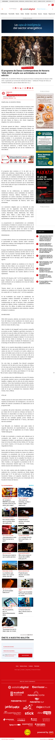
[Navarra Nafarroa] (40, 725)
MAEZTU (35, 1)
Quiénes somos (23, 666)
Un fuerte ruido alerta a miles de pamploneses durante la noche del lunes (45, 245)
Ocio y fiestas (34, 13)
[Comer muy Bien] (33, 720)
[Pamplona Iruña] (27, 725)
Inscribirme (25, 655)
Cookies (22, 669)
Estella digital (27, 67)
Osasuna (45, 13)
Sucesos (40, 13)
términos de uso (12, 654)
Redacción (9, 92)
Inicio (17, 666)
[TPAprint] (15, 725)
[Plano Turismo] (46, 720)
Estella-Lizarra (4, 13)
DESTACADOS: (5, 1)
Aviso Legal (17, 669)
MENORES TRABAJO (29, 1)
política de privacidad (10, 655)
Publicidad (36, 666)
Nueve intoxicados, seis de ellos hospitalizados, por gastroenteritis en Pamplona (45, 263)
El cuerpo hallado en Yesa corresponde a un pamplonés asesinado (44, 282)
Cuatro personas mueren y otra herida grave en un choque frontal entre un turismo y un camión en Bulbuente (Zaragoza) (45, 238)
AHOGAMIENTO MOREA (13, 1)
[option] (27, 9)
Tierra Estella (11, 13)
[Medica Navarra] (21, 720)
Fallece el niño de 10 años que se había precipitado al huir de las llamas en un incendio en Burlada (45, 250)
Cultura (22, 13)
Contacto (31, 666)
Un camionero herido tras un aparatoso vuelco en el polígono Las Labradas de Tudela (45, 257)
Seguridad (28, 669)
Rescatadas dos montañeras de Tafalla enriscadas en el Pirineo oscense (44, 276)
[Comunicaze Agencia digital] (27, 676)
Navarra (17, 13)
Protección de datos (36, 669)
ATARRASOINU (21, 1)
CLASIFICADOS (48, 1)
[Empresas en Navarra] (8, 720)
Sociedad (27, 13)
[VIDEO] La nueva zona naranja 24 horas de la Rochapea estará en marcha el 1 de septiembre (45, 270)
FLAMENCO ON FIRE (41, 1)
